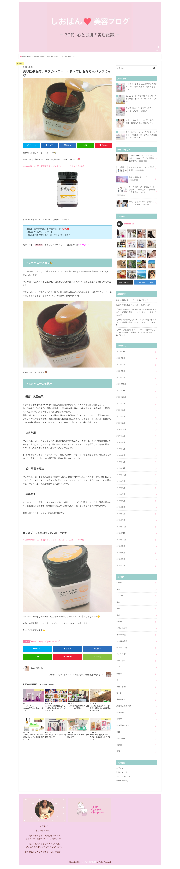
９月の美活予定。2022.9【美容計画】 (142, 168)
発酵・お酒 (121, 687)
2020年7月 (120, 436)
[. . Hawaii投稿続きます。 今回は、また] (121, 274)
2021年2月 (120, 416)
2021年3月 (120, 410)
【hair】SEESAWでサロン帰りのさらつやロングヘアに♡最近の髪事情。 (142, 158)
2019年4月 (120, 501)
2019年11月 (121, 468)
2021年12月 (121, 384)
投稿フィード (121, 772)
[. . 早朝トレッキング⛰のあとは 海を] (141, 264)
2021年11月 (121, 390)
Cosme (119, 583)
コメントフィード (123, 776)
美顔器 (119, 745)
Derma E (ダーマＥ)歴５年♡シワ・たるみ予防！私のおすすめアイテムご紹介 (141, 98)
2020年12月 (121, 429)
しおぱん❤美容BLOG (88, 862)
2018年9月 (120, 546)
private (119, 622)
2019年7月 (120, 481)
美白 (118, 732)
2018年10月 (121, 540)
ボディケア (121, 661)
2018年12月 (121, 527)
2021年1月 (120, 423)
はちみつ (43, 642)
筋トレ (119, 693)
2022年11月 (121, 352)
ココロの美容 (121, 641)
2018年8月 (120, 553)
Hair (118, 602)
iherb (27, 642)
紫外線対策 (121, 699)
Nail (118, 615)
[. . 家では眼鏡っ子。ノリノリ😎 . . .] (151, 244)
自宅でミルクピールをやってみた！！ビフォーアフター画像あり (141, 109)
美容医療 (120, 712)
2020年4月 (120, 442)
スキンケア (121, 654)
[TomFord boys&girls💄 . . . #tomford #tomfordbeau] (121, 254)
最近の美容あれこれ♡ (138, 178)
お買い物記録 (121, 628)
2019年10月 (121, 475)
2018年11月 (121, 533)
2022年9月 (120, 358)
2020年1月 (120, 462)
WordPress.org (122, 780)
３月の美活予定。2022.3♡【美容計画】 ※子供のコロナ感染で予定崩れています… (136, 191)
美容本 (119, 719)
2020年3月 (120, 449)
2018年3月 (120, 565)
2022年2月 (120, 371)
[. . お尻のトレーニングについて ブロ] (131, 244)
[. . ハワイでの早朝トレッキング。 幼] (141, 274)
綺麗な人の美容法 (123, 706)
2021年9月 (120, 403)
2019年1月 (120, 520)
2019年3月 (120, 507)
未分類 (119, 674)
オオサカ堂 (121, 635)
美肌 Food (120, 738)
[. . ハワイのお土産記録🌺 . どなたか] (121, 264)
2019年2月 (120, 514)
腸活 (118, 751)
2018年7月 (120, 559)
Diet (118, 589)
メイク (119, 667)
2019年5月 (120, 494)
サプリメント (121, 648)
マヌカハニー (54, 642)
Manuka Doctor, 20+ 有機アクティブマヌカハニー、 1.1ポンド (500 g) (53, 166)
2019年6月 (120, 488)
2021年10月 (121, 397)
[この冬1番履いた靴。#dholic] (151, 233)
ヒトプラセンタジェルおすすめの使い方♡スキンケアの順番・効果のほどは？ (141, 86)
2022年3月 (120, 365)
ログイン (119, 768)
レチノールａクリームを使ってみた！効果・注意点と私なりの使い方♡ (141, 121)
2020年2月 (120, 455)
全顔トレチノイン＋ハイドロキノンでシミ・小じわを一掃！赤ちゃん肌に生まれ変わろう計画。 (141, 135)
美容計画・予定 (122, 725)
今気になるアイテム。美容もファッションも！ (142, 203)
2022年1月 (120, 378)
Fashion (119, 596)
